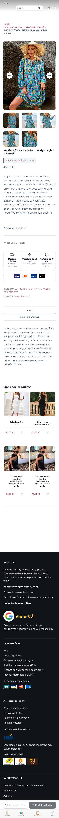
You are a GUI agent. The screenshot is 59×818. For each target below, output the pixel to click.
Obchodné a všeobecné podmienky (23, 669)
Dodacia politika (12, 655)
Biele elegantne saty (16, 423)
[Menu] (54, 8)
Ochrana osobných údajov (18, 660)
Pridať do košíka (44, 805)
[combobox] (26, 8)
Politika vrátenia (12, 722)
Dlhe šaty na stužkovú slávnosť (42, 423)
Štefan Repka (27, 160)
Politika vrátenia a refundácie (19, 665)
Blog (6, 650)
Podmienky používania (16, 717)
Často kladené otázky (15, 708)
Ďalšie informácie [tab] (29, 317)
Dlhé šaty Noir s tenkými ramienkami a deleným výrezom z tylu (16, 481)
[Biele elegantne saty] (16, 404)
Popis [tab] (29, 310)
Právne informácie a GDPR (18, 674)
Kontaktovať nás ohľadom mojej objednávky (28, 597)
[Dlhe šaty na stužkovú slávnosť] (42, 404)
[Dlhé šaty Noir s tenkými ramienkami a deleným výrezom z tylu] (16, 458)
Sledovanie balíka (13, 713)
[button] (14, 243)
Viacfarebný (22, 296)
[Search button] (39, 8)
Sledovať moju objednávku (18, 592)
